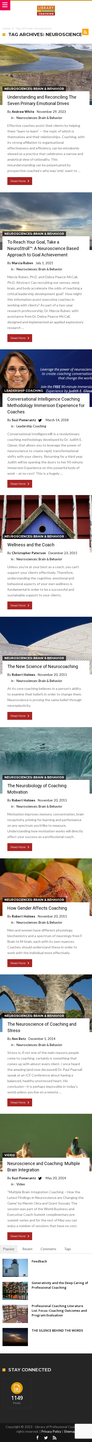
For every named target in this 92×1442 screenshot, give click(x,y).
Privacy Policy (51, 1431)
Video (9, 1155)
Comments (48, 1249)
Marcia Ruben (22, 263)
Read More (18, 181)
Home (6, 28)
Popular (8, 1249)
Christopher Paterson (29, 553)
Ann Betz (19, 1039)
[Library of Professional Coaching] (46, 5)
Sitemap (70, 1431)
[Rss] (55, 1438)
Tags (67, 1249)
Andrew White (23, 112)
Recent (27, 1249)
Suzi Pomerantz (24, 420)
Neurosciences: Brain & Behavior (34, 89)
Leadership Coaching (23, 391)
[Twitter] (46, 1438)
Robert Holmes (23, 675)
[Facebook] (37, 1438)
